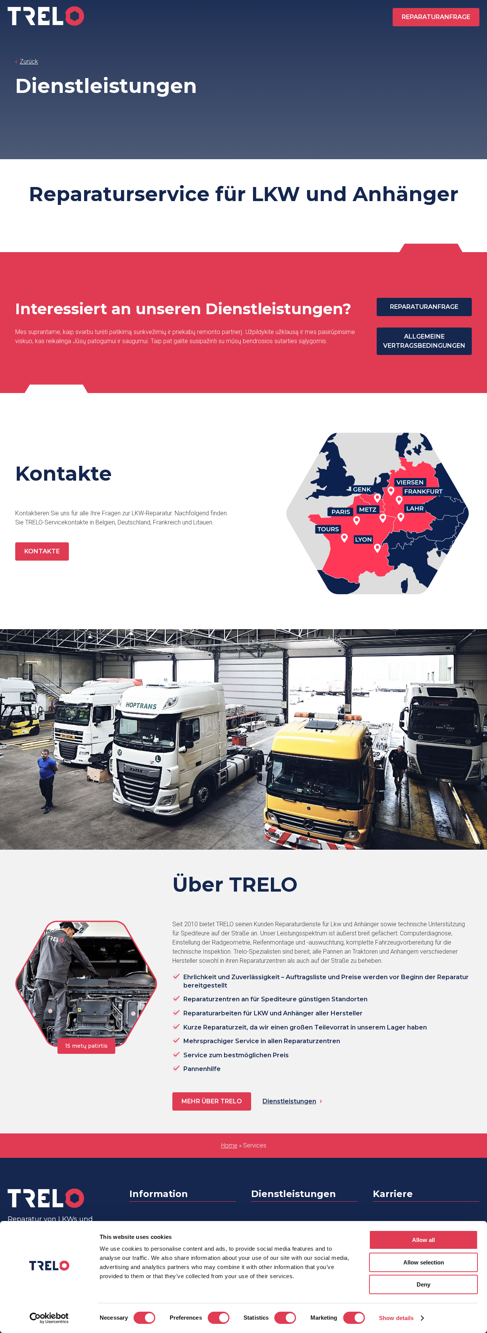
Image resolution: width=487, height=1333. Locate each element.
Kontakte (42, 551)
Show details (396, 1318)
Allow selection (423, 1262)
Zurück (29, 61)
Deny (423, 1284)
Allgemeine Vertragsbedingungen (424, 341)
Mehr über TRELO (211, 1101)
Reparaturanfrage (436, 17)
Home (229, 1145)
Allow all (423, 1240)
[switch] (218, 1318)
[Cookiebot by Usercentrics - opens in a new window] (49, 1318)
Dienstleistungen (289, 1101)
